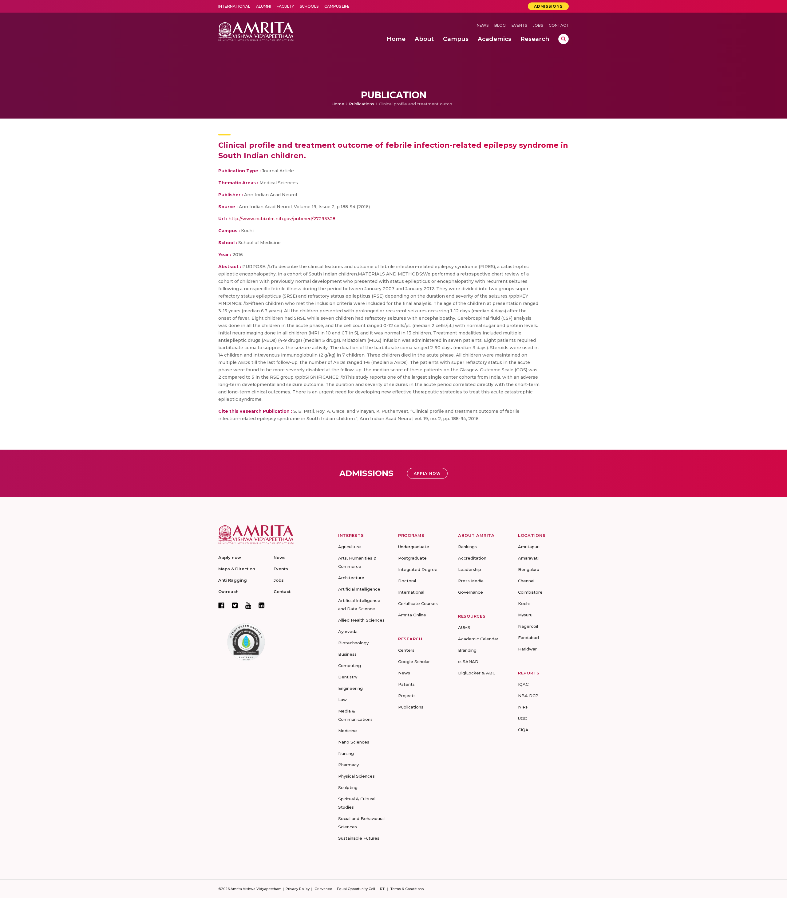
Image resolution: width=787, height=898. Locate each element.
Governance (470, 592)
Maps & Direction (236, 568)
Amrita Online (412, 614)
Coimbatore (530, 592)
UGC (522, 718)
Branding (467, 650)
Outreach (228, 591)
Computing (349, 665)
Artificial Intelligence (359, 589)
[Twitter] (235, 605)
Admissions (548, 6)
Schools (309, 6)
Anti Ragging (232, 580)
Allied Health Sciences (361, 620)
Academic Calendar (478, 638)
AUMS (464, 627)
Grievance (323, 889)
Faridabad (528, 637)
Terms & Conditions (407, 889)
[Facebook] (221, 605)
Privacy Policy (298, 889)
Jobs (538, 25)
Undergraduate (413, 546)
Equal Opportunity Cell (356, 889)
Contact (559, 25)
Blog (500, 25)
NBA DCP (528, 695)
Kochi (524, 603)
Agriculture (349, 546)
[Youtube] (248, 605)
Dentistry (347, 676)
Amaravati (528, 558)
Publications (361, 103)
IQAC (523, 684)
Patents (406, 684)
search (563, 39)
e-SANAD (468, 661)
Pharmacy (348, 764)
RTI (383, 889)
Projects (407, 695)
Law (342, 699)
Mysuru (525, 614)
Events (519, 25)
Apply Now (427, 473)
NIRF (523, 707)
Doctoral (407, 580)
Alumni (263, 6)
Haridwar (527, 648)
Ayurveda (348, 631)
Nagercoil (528, 626)
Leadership (469, 569)
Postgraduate (412, 558)
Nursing (346, 753)
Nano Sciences (353, 742)
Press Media (471, 580)
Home (337, 103)
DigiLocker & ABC (476, 672)
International (234, 6)
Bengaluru (528, 569)
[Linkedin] (262, 605)
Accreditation (472, 558)
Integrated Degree (417, 569)
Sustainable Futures (358, 838)
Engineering (350, 688)
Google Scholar (414, 661)
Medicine (347, 730)
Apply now (229, 557)
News (482, 25)
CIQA (523, 729)
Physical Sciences (356, 776)
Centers (406, 650)
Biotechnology (353, 642)
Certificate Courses (418, 603)
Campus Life (337, 6)
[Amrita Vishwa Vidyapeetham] (256, 31)
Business (347, 654)
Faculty (285, 6)
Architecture (351, 577)
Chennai (526, 580)
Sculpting (348, 787)
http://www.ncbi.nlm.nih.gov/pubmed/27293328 (281, 218)
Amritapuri (529, 546)
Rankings (467, 546)
